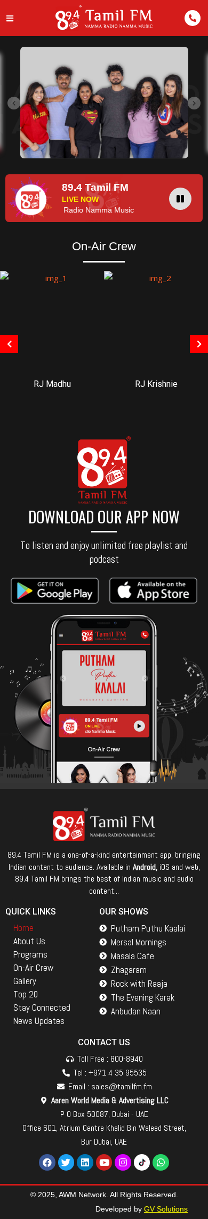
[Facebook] (47, 1162)
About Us (29, 941)
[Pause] (180, 198)
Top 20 (25, 994)
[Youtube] (104, 1162)
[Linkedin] (85, 1162)
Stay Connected (41, 1007)
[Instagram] (123, 1162)
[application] (183, 198)
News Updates (39, 1021)
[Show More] (52, 319)
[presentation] (13, 103)
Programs (30, 954)
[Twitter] (66, 1162)
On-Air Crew (33, 967)
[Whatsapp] (161, 1162)
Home (23, 928)
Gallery (24, 981)
